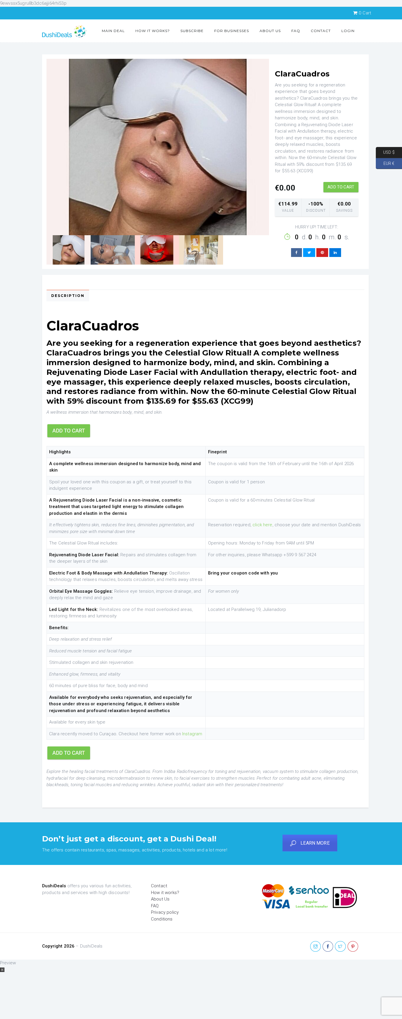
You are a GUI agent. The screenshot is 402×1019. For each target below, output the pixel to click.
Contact (321, 31)
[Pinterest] (353, 946)
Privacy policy (165, 912)
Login (348, 31)
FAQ (295, 31)
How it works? (152, 31)
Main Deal (113, 31)
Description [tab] (67, 295)
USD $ (385, 152)
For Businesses (231, 31)
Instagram (192, 733)
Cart (365, 13)
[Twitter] (340, 946)
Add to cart (341, 187)
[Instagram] (315, 946)
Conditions (162, 919)
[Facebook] (328, 946)
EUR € (385, 163)
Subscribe (192, 31)
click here (263, 524)
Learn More (315, 843)
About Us (270, 31)
